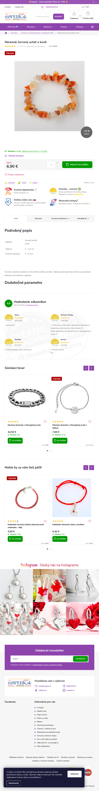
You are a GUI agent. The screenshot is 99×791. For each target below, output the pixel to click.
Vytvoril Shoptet (88, 786)
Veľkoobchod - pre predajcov (48, 743)
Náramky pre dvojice (84, 757)
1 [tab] (47, 450)
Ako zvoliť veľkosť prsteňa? (47, 739)
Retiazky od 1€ (52, 757)
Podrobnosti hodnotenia (36, 46)
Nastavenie (14, 783)
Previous (85, 368)
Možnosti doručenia (16, 156)
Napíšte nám (19, 7)
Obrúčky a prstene (68, 757)
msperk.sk (70, 690)
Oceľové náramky (63, 761)
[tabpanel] (27, 410)
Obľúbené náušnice (16, 757)
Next (91, 368)
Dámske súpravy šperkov (35, 757)
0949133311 (71, 686)
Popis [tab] (16, 219)
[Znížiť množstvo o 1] (57, 166)
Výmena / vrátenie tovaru (46, 729)
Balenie (39, 722)
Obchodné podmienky (45, 725)
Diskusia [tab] (38, 219)
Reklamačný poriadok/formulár (48, 732)
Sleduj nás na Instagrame (59, 565)
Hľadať (59, 16)
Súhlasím (75, 774)
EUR (87, 7)
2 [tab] (49, 450)
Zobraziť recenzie (32, 305)
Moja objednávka (43, 746)
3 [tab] (51, 450)
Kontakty (8, 7)
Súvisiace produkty (59, 219)
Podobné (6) (81, 219)
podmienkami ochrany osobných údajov (47, 665)
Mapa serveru (42, 715)
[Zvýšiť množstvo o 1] (57, 163)
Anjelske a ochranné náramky (43, 761)
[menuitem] (14, 27)
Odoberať (80, 659)
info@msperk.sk (45, 686)
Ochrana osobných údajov (47, 736)
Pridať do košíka (79, 164)
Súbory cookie (42, 718)
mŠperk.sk (43, 690)
